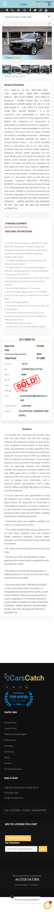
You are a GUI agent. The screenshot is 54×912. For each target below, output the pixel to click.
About (7, 757)
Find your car (10, 740)
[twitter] (35, 10)
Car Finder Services (13, 769)
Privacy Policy (10, 723)
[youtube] (46, 10)
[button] (49, 23)
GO (42, 849)
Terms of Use (10, 728)
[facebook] (30, 10)
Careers (8, 763)
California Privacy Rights (15, 734)
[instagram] (41, 10)
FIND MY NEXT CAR (18, 838)
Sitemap (33, 885)
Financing (8, 746)
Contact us (9, 752)
